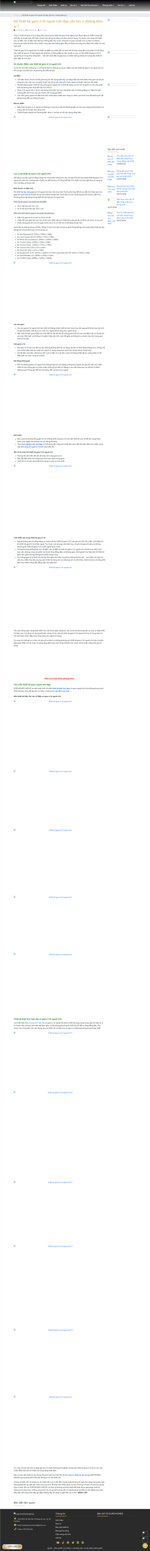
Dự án (72, 5)
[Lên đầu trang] (145, 1545)
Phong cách (107, 5)
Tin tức (120, 5)
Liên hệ (132, 5)
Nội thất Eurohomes (89, 5)
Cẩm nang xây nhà (63, 1534)
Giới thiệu (53, 5)
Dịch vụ (64, 5)
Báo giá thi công (62, 1531)
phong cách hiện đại (36, 1023)
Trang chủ (41, 5)
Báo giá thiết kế (61, 1527)
